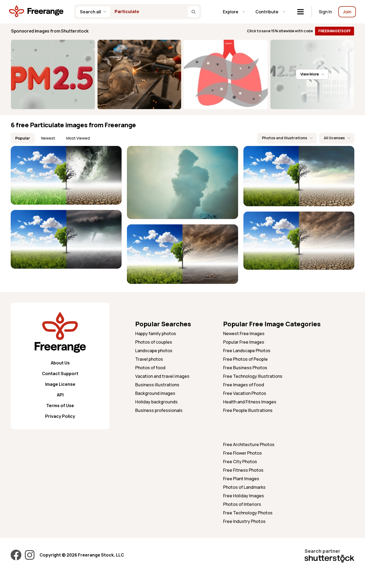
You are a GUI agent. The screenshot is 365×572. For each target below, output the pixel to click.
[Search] (193, 11)
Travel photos (149, 359)
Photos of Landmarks (244, 487)
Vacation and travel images (162, 376)
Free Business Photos (245, 368)
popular (22, 138)
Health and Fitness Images (249, 402)
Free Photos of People (245, 359)
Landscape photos (153, 350)
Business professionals (159, 410)
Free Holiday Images (243, 496)
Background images (155, 393)
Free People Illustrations (248, 410)
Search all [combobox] (90, 12)
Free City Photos (240, 461)
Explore (230, 12)
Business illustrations (157, 385)
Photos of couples (153, 342)
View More (309, 74)
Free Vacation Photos (244, 393)
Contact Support (60, 373)
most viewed (78, 138)
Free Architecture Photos (248, 444)
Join (347, 12)
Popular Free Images (243, 342)
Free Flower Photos (242, 453)
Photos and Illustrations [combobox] (284, 137)
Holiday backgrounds (156, 402)
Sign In (325, 12)
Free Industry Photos (244, 521)
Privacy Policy (60, 416)
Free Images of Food (243, 385)
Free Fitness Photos (243, 470)
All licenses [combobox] (334, 137)
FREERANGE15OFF (334, 30)
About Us (60, 363)
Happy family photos (155, 333)
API (60, 395)
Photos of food (150, 368)
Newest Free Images (244, 333)
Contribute (266, 12)
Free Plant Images (241, 479)
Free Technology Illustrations (252, 376)
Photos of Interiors (242, 504)
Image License (60, 384)
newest (48, 138)
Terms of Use (60, 405)
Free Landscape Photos (246, 350)
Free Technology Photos (248, 513)
